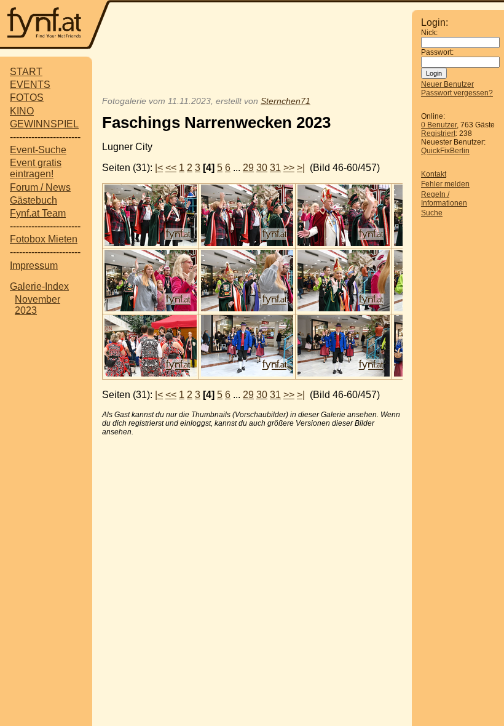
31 (275, 167)
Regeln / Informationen (444, 198)
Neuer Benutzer (447, 84)
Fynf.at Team (38, 213)
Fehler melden (445, 184)
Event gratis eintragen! (35, 168)
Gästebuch (33, 200)
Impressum (34, 265)
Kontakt (433, 174)
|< (159, 167)
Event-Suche (38, 150)
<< (170, 167)
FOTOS (27, 97)
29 (248, 167)
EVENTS (30, 84)
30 (261, 167)
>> (288, 167)
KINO (22, 111)
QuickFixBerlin (445, 150)
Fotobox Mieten (43, 239)
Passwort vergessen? (457, 93)
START (26, 71)
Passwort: (437, 52)
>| (301, 167)
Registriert (438, 133)
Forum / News (40, 187)
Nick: (429, 32)
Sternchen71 (285, 101)
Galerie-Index (39, 286)
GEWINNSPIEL (44, 124)
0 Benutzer (439, 125)
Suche (432, 213)
